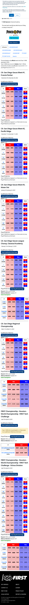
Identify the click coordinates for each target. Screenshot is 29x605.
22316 (11, 157)
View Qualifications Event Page (9, 84)
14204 (7, 482)
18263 (11, 116)
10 (3, 270)
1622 (20, 367)
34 (3, 491)
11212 (17, 394)
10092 (20, 348)
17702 (11, 352)
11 (3, 101)
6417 (12, 506)
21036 (20, 496)
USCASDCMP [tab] (16, 53)
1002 (16, 496)
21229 (21, 448)
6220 (12, 520)
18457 (17, 448)
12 (3, 157)
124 (3, 530)
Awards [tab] (15, 56)
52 (3, 367)
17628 (20, 520)
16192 (11, 362)
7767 (20, 487)
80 (3, 511)
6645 (20, 530)
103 (3, 520)
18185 (7, 491)
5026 (20, 525)
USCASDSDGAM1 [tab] (13, 47)
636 (8, 496)
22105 (16, 357)
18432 (7, 487)
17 (3, 111)
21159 (20, 515)
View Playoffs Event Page (17, 289)
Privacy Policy (20, 591)
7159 (20, 92)
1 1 (4, 302)
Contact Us (4, 588)
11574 (16, 506)
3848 (20, 106)
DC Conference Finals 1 (8, 448)
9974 (7, 511)
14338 (7, 96)
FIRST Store (4, 591)
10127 (16, 515)
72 (3, 506)
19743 (7, 362)
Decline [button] (17, 15)
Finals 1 (4, 311)
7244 (12, 482)
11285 (20, 343)
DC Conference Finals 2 (8, 453)
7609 (7, 106)
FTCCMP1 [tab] (24, 53)
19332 (11, 515)
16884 (13, 385)
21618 (7, 520)
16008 (7, 501)
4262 (20, 362)
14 (3, 106)
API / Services (4, 584)
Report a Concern (21, 594)
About (17, 584)
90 (3, 515)
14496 (11, 92)
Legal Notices (5, 594)
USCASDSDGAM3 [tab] (17, 50)
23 (3, 116)
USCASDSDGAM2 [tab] (6, 50)
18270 (7, 530)
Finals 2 (4, 316)
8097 (16, 343)
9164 (20, 352)
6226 (12, 101)
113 (3, 525)
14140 (7, 357)
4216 (12, 96)
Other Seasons (13, 42)
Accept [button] (11, 15)
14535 (16, 92)
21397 (16, 501)
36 (3, 357)
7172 (20, 482)
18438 (20, 501)
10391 (16, 491)
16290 (7, 506)
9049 (16, 96)
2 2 (4, 389)
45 (3, 362)
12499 (7, 343)
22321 (20, 116)
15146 (26, 385)
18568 (7, 116)
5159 (16, 525)
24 (3, 172)
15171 (9, 394)
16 (3, 162)
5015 (16, 101)
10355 (16, 487)
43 (3, 496)
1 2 (4, 307)
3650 (7, 111)
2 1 (4, 385)
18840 (11, 525)
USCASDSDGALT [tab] (6, 53)
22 (3, 352)
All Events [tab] (4, 47)
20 (3, 167)
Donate (18, 588)
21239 (7, 367)
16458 (11, 491)
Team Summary (14, 38)
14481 (25, 448)
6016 (12, 348)
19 (3, 279)
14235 (7, 92)
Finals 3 (4, 404)
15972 (25, 557)
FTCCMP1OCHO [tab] (6, 56)
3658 (12, 530)
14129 (20, 357)
